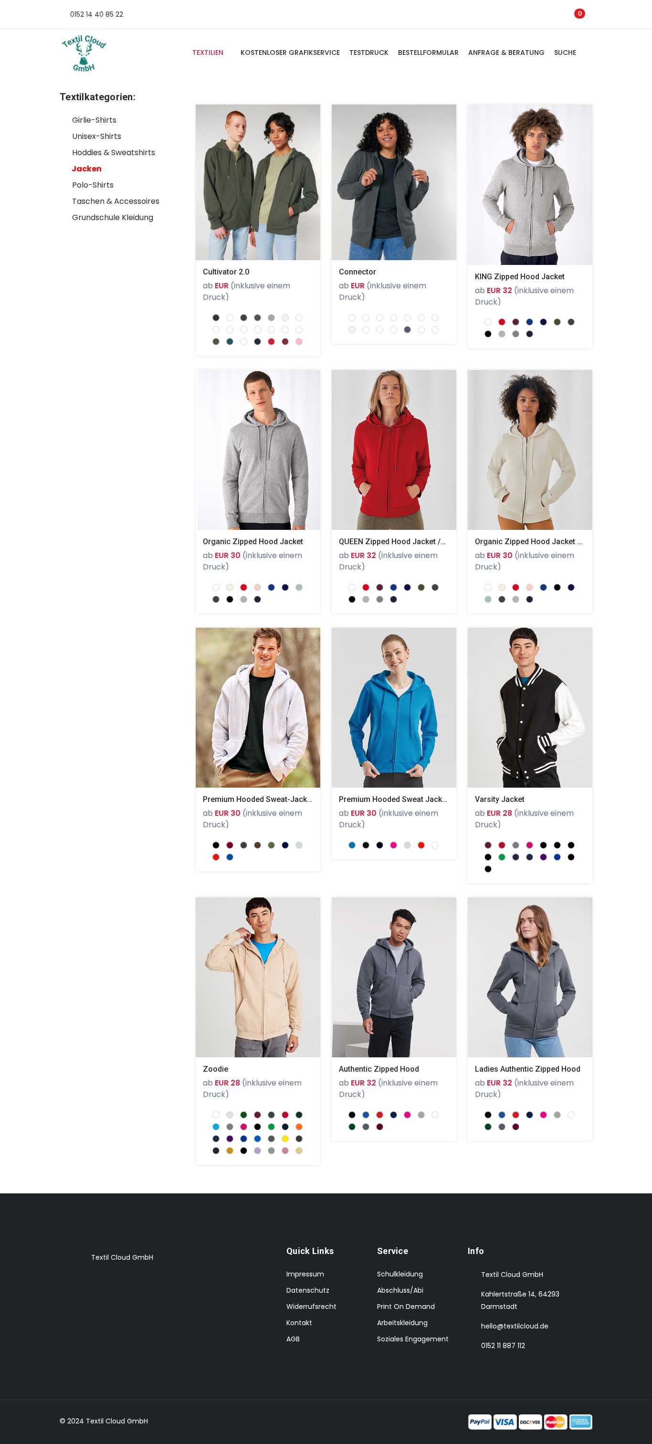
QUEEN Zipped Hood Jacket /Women (403, 541)
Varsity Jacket (500, 799)
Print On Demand (406, 1306)
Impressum (305, 1274)
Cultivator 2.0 (226, 271)
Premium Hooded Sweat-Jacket (258, 799)
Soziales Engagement (413, 1339)
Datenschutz (307, 1290)
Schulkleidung (400, 1274)
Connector (357, 271)
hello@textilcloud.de (514, 1326)
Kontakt (299, 1323)
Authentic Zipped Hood (379, 1069)
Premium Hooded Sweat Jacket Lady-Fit (409, 799)
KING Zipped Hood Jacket (520, 276)
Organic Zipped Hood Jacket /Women (541, 541)
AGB (293, 1339)
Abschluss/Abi (400, 1290)
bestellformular (428, 52)
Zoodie (215, 1069)
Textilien (207, 52)
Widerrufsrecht (311, 1306)
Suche (567, 52)
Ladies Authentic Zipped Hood (527, 1069)
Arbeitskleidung (402, 1323)
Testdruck (369, 52)
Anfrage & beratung (506, 52)
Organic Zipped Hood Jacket (253, 541)
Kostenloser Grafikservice (290, 52)
